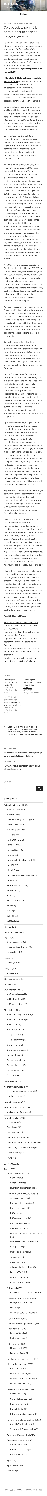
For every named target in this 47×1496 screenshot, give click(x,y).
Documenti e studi (12, 932)
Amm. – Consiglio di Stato (19, 1014)
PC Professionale (15, 885)
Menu (24, 14)
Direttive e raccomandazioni (20, 1091)
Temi (6, 1169)
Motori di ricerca (17, 1277)
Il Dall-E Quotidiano (12, 1081)
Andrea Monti (24, 24)
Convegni (11, 962)
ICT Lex (11, 4)
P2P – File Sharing (18, 1282)
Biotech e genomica (16, 1173)
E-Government (29, 732)
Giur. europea (10, 984)
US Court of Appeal (16, 994)
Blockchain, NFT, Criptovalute (23, 1292)
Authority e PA (13, 1029)
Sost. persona (16, 1247)
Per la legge (9, 1490)
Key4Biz (11, 865)
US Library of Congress (17, 1112)
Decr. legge (12, 1127)
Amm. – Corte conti (16, 1019)
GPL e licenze (16, 1444)
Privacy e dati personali (17, 1389)
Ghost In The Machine (20, 1424)
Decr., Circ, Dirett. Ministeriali (20, 1147)
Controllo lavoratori (19, 1399)
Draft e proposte (14, 1096)
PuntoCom (12, 890)
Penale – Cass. (13, 1055)
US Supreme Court (16, 1004)
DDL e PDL (12, 1122)
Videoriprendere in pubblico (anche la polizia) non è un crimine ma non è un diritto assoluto (21, 625)
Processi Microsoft (19, 1449)
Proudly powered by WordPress (29, 1490)
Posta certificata (17, 1353)
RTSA (9, 895)
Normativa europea (13, 1102)
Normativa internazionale (15, 1107)
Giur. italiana (9, 1010)
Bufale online (16, 1368)
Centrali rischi (16, 1394)
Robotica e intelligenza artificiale (22, 1420)
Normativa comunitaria (14, 1087)
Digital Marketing (15, 1318)
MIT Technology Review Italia (20, 875)
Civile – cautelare (15, 1040)
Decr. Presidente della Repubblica (22, 1142)
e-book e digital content (21, 1267)
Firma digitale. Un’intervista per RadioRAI (11, 682)
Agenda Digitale (16, 727)
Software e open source (18, 1440)
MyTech (10, 880)
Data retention (17, 1404)
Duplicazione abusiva (20, 1223)
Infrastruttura (34, 734)
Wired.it (10, 916)
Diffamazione (16, 1213)
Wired (10, 911)
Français (8, 968)
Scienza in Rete (14, 900)
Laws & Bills (12, 952)
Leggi (9, 1158)
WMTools (11, 921)
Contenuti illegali (18, 1208)
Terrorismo (15, 1257)
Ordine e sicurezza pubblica (22, 1313)
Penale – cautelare (15, 1060)
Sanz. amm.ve (13, 1075)
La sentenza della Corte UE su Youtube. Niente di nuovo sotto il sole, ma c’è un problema (22, 651)
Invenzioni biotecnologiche (22, 1188)
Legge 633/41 (16, 1272)
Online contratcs (17, 1338)
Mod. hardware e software (22, 1242)
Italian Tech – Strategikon (18, 860)
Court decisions (14, 942)
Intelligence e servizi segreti (20, 1359)
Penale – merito (14, 1070)
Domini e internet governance (21, 1324)
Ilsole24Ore (12, 845)
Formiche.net (13, 824)
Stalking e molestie (19, 1252)
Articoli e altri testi (12, 805)
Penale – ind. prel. (15, 1065)
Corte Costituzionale (16, 1050)
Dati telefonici (16, 1409)
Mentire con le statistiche (22, 1378)
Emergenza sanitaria (19, 1302)
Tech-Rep (11, 1471)
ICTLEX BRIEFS (14, 840)
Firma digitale (16, 734)
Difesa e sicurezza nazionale (20, 1298)
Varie (9, 906)
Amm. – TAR (12, 1025)
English (7, 938)
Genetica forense (18, 1183)
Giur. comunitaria (12, 979)
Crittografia (12, 1288)
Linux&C (11, 870)
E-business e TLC (15, 1329)
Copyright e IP (13, 1263)
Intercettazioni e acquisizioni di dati (26, 1233)
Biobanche (15, 1178)
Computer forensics (19, 1203)
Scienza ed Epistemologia (19, 1435)
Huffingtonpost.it (15, 830)
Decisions (11, 973)
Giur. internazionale (13, 990)
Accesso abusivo (18, 1198)
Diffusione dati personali (21, 1414)
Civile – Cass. (13, 1035)
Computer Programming (18, 819)
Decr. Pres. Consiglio (16, 1137)
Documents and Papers (18, 947)
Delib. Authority (14, 1153)
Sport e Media (10, 1164)
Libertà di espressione (17, 1364)
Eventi (7, 958)
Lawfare (14, 1307)
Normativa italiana (12, 1118)
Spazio (10, 1460)
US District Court (15, 999)
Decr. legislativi (14, 1132)
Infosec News (13, 850)
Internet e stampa (18, 1373)
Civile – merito (13, 1045)
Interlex (10, 855)
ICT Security (13, 835)
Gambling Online (17, 1228)
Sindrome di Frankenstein (22, 1429)
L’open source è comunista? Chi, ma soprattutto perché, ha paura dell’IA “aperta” (20, 641)
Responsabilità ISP (18, 1383)
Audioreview (13, 814)
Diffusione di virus (18, 1218)
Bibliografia (9, 927)
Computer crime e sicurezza (20, 1194)
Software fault (17, 1455)
